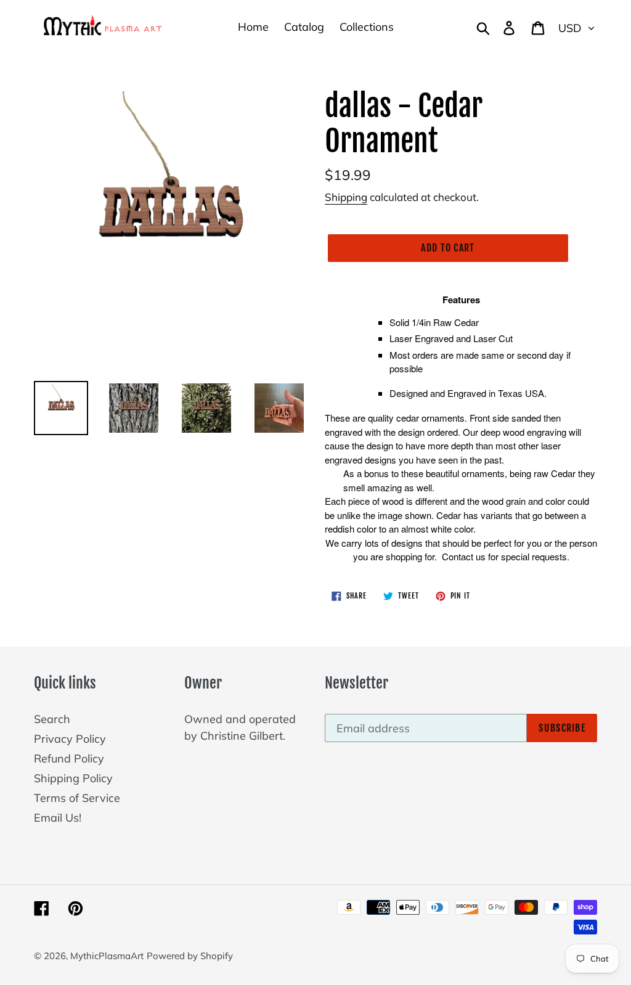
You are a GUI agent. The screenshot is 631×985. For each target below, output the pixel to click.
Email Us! (57, 818)
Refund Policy (69, 758)
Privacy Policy (70, 739)
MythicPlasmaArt (107, 956)
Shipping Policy (73, 778)
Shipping (346, 196)
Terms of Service (77, 798)
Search (52, 719)
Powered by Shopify (190, 956)
